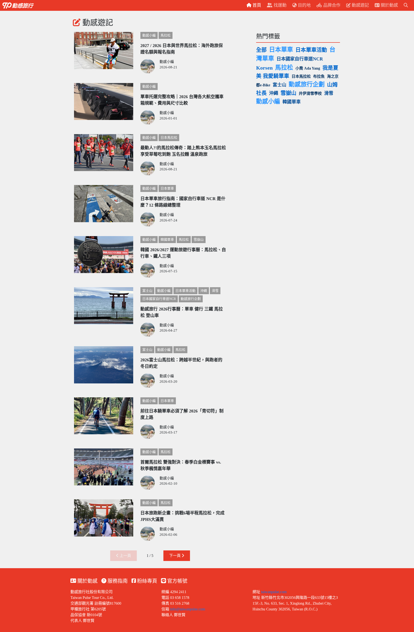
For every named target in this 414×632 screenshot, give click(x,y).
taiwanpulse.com (274, 592)
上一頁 (125, 556)
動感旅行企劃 (191, 299)
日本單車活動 (185, 290)
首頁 (256, 5)
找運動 (279, 5)
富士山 (147, 290)
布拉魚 (319, 76)
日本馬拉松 (169, 137)
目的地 (304, 5)
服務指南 (117, 581)
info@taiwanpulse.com (187, 609)
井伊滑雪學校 (310, 93)
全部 (261, 50)
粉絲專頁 (146, 581)
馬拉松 (166, 35)
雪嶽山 (199, 239)
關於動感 (87, 581)
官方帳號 (176, 581)
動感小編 (149, 35)
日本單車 (167, 188)
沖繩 (203, 290)
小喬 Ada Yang (307, 68)
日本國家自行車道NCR (159, 299)
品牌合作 (331, 5)
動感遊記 (360, 5)
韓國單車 (167, 239)
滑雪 (215, 290)
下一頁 (175, 556)
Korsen (264, 68)
